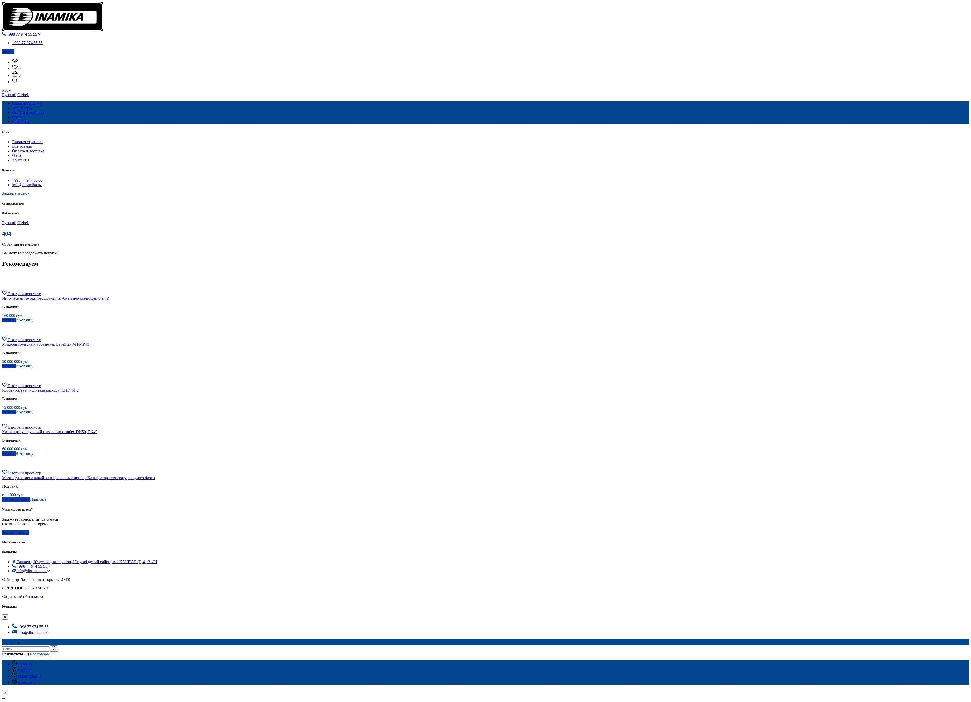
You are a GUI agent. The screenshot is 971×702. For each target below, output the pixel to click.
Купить (9, 320)
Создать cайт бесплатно (22, 596)
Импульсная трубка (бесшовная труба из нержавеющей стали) (55, 298)
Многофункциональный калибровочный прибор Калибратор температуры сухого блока (78, 477)
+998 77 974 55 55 (22, 34)
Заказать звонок (15, 193)
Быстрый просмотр (24, 294)
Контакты (20, 160)
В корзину (24, 320)
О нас (17, 155)
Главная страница (27, 142)
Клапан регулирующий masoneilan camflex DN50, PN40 (49, 432)
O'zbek (23, 95)
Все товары (22, 146)
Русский (9, 95)
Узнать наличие (16, 499)
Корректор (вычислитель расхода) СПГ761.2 (40, 390)
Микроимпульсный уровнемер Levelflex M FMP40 (45, 344)
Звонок (8, 51)
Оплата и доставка (28, 151)
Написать (38, 499)
